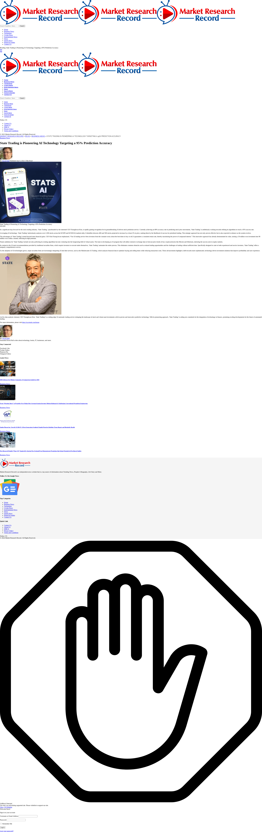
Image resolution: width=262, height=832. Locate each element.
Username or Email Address (9, 816)
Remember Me (7, 824)
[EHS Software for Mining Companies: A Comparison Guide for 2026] (7, 376)
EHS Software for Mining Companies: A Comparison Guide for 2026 (19, 380)
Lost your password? (7, 831)
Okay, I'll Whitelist (6, 807)
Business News (5, 138)
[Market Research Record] (117, 24)
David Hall (5, 161)
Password (3, 820)
